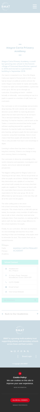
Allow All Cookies (20, 400)
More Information (20, 387)
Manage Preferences (20, 405)
